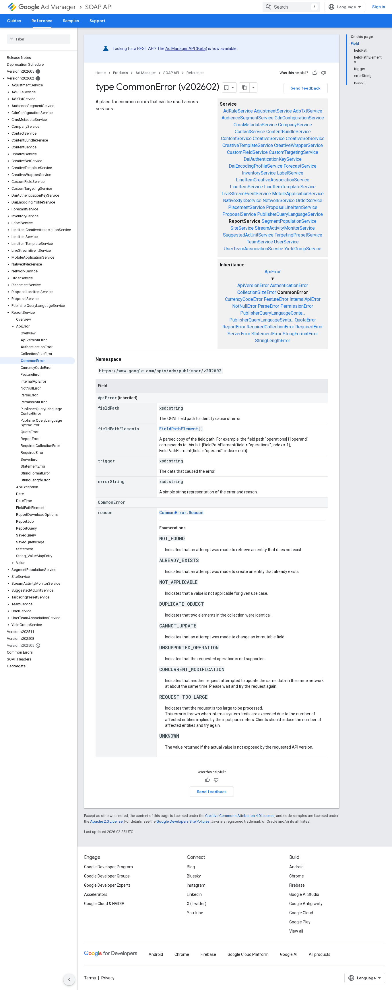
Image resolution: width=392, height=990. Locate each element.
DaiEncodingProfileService (255, 166)
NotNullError (244, 306)
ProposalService (239, 214)
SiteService (242, 228)
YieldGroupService (302, 248)
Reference (42, 20)
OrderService (309, 200)
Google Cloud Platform (248, 954)
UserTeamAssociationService (253, 248)
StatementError (266, 333)
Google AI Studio (304, 894)
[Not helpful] (323, 73)
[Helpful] (315, 73)
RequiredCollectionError (270, 327)
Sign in (378, 7)
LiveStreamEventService (246, 193)
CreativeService (269, 138)
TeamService (260, 242)
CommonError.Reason (181, 512)
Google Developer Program (108, 867)
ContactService (250, 131)
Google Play (300, 922)
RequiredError (309, 327)
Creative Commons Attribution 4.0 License (239, 815)
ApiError (273, 271)
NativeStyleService (242, 200)
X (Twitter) (196, 903)
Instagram (196, 885)
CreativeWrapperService (298, 145)
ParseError (268, 306)
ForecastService (300, 166)
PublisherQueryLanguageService (290, 214)
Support (97, 20)
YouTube (195, 912)
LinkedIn (194, 894)
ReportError (233, 327)
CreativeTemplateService (247, 145)
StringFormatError (300, 333)
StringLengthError (272, 340)
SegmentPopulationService (289, 221)
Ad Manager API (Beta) (186, 48)
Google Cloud (301, 912)
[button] (37, 78)
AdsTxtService (307, 111)
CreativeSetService (305, 138)
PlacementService (246, 207)
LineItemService (246, 186)
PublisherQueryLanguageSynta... (261, 320)
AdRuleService (238, 111)
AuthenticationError (289, 285)
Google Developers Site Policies (182, 821)
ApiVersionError (253, 285)
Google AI (288, 954)
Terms (90, 978)
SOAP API (99, 7)
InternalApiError (305, 299)
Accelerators (95, 894)
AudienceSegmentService (247, 118)
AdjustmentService (273, 111)
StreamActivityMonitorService (285, 228)
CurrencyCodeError (244, 299)
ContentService (236, 138)
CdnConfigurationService (299, 118)
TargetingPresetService (298, 235)
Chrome (296, 876)
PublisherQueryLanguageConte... (272, 313)
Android (296, 867)
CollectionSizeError (256, 292)
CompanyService (295, 124)
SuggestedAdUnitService (248, 235)
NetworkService (279, 200)
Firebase (297, 885)
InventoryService (259, 173)
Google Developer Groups (107, 876)
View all (296, 931)
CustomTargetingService (293, 152)
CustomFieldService (247, 152)
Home (101, 73)
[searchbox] (38, 39)
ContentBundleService (288, 131)
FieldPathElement (178, 428)
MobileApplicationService (298, 193)
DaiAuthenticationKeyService (273, 159)
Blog (191, 867)
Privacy (108, 978)
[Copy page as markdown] (244, 87)
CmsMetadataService (255, 124)
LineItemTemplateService (290, 186)
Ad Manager (58, 7)
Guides (14, 20)
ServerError (239, 333)
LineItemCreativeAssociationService (272, 180)
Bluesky (194, 876)
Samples (71, 20)
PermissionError (296, 306)
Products (120, 73)
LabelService (290, 173)
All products (319, 954)
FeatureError (276, 299)
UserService (286, 242)
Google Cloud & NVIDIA (104, 903)
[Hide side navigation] (69, 979)
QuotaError (305, 320)
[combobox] (291, 7)
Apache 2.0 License (106, 821)
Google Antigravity (306, 903)
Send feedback (306, 88)
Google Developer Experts (107, 885)
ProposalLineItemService (291, 207)
